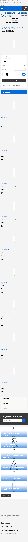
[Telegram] (15, 85)
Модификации (7, 92)
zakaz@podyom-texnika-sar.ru (14, 22)
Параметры (6, 399)
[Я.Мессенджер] (9, 85)
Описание (5, 403)
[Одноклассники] (13, 85)
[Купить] (24, 74)
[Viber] (17, 85)
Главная (3, 27)
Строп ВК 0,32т (5, 117)
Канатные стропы (10, 27)
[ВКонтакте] (11, 85)
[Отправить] (23, 420)
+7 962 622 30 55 (14, 19)
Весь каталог (6, 495)
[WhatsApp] (19, 85)
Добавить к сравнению (19, 74)
